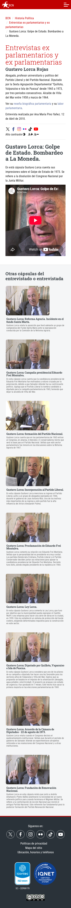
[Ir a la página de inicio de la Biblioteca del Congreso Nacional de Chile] (5, 4)
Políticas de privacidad (33, 843)
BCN (8, 18)
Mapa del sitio (33, 848)
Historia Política (24, 18)
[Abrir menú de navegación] (66, 4)
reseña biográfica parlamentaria (32, 103)
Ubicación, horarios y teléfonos (35, 852)
